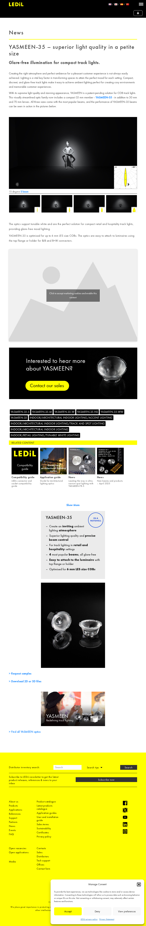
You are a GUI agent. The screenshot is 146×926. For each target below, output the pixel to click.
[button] (139, 884)
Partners (13, 822)
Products (13, 805)
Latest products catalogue (44, 807)
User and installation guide (48, 818)
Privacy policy (44, 836)
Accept (68, 911)
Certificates (43, 832)
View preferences (127, 911)
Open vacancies (17, 848)
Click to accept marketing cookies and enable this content (73, 295)
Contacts (41, 848)
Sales (39, 852)
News (12, 826)
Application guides (47, 813)
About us (13, 801)
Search (128, 767)
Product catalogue (46, 801)
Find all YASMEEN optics (26, 732)
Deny (97, 911)
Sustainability (44, 828)
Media (12, 861)
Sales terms (43, 824)
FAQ (11, 834)
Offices (40, 864)
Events (12, 830)
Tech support (43, 860)
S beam (25, 191)
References (15, 813)
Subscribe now (106, 779)
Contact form (43, 868)
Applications (15, 809)
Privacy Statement (106, 919)
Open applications (18, 852)
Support (13, 817)
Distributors (43, 856)
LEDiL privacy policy (89, 919)
